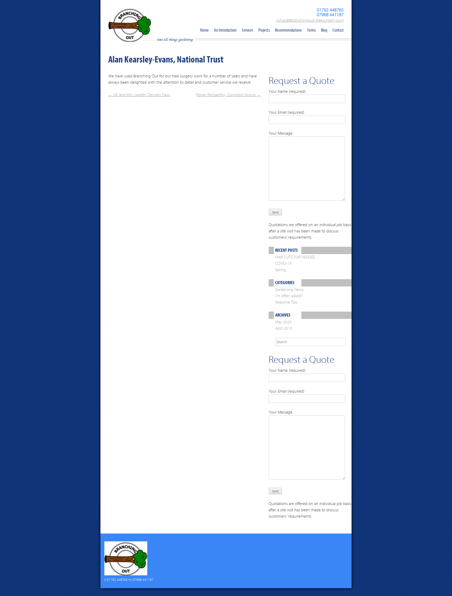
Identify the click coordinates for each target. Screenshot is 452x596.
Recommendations (288, 30)
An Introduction (225, 30)
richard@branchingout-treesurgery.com (310, 20)
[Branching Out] (125, 26)
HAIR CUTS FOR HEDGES (295, 257)
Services (247, 30)
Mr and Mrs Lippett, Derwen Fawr (139, 95)
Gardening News (289, 289)
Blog (324, 30)
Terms (311, 30)
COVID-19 (283, 263)
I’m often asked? (289, 296)
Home (204, 30)
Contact (338, 30)
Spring (280, 269)
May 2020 (283, 322)
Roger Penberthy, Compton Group (228, 95)
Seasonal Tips (286, 302)
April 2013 (283, 328)
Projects (264, 30)
